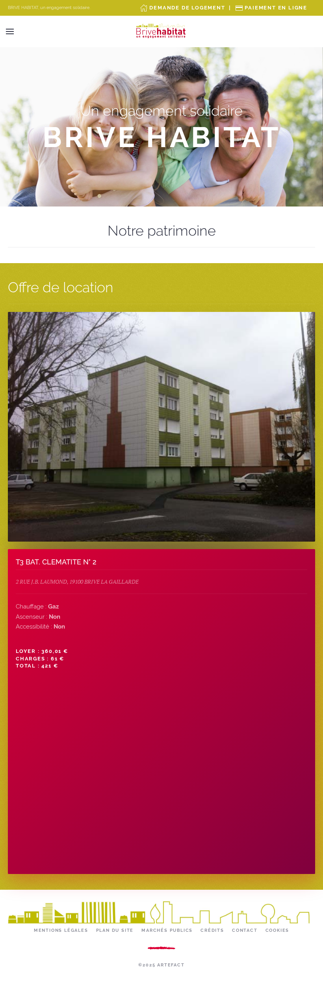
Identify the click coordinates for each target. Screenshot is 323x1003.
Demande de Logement (187, 8)
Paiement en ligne (276, 8)
